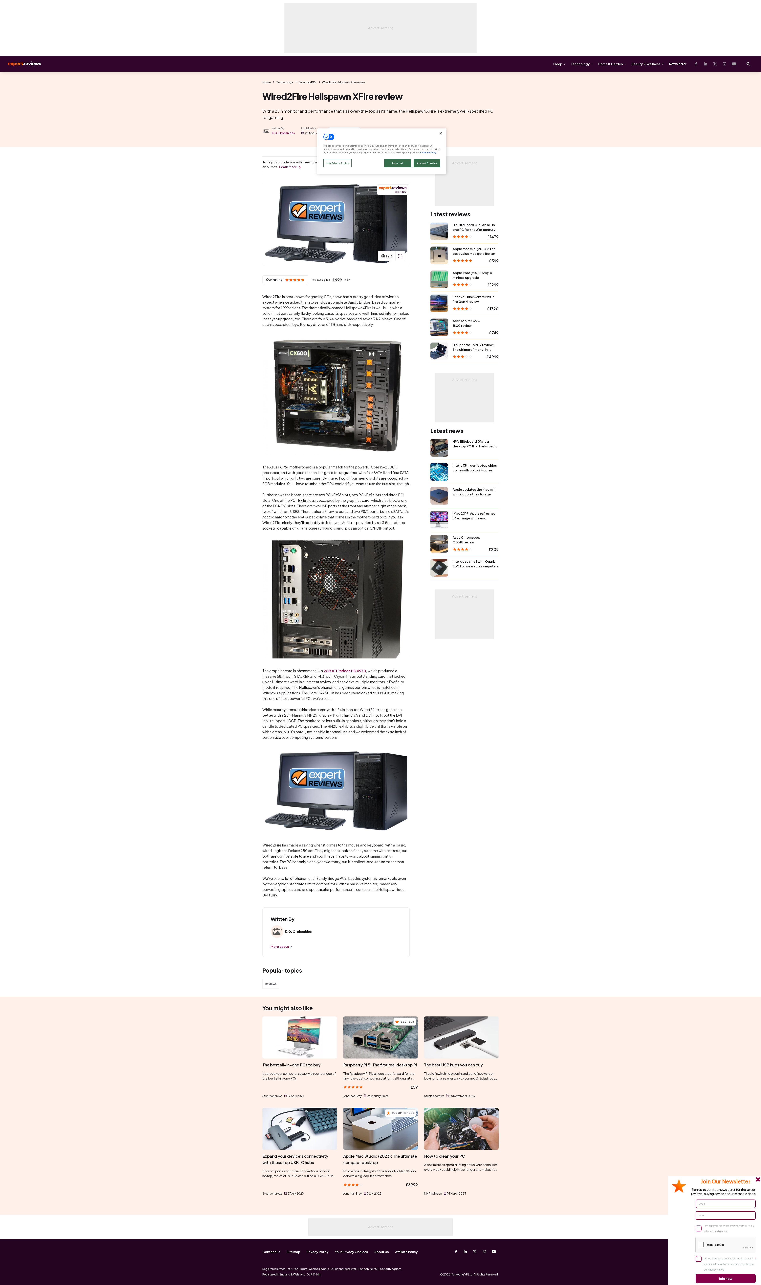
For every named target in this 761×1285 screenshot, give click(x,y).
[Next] (403, 224)
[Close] (440, 133)
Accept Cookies (427, 163)
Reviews (270, 984)
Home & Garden (610, 64)
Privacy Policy (318, 1252)
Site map (293, 1252)
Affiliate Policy (406, 1252)
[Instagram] (724, 64)
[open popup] (400, 256)
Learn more (288, 167)
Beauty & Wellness (646, 64)
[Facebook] (696, 64)
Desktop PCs (307, 82)
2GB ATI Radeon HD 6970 (345, 670)
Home (266, 82)
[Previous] (269, 224)
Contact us (271, 1252)
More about (280, 946)
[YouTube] (734, 64)
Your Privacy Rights (337, 163)
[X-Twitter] (715, 64)
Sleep (557, 64)
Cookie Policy (428, 152)
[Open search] (748, 64)
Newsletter (677, 64)
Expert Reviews (21, 63)
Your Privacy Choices (351, 1252)
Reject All (397, 163)
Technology (580, 64)
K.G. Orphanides (283, 133)
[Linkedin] (705, 64)
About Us (381, 1252)
